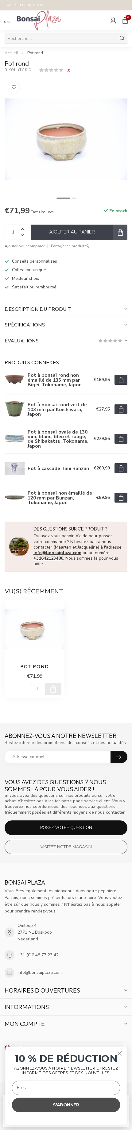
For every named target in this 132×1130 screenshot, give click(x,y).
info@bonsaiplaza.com (57, 553)
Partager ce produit (68, 246)
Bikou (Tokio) (19, 70)
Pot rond (35, 53)
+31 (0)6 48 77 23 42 (38, 955)
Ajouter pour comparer (25, 246)
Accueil (11, 53)
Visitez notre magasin (66, 847)
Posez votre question (66, 828)
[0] (124, 20)
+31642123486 (48, 558)
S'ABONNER (66, 1105)
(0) (67, 70)
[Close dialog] (120, 1053)
